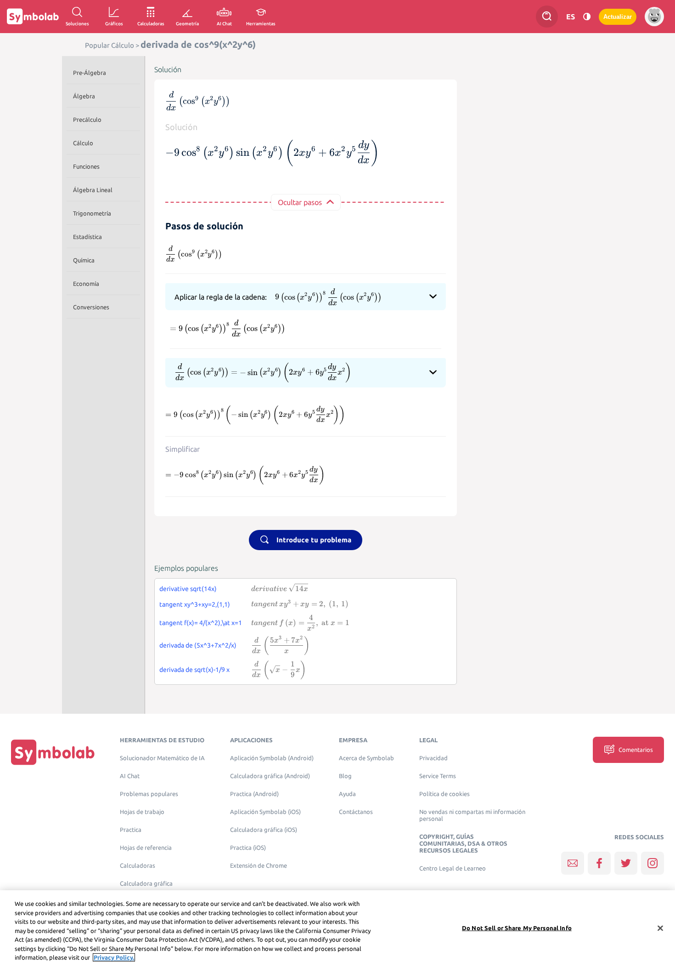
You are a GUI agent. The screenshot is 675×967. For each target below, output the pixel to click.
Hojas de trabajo (142, 811)
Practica (130, 829)
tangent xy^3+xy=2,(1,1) (194, 604)
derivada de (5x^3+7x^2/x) (197, 645)
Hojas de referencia (146, 847)
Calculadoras (137, 865)
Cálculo (83, 143)
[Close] (660, 928)
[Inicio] (53, 752)
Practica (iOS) (248, 847)
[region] (337, 928)
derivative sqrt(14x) (188, 589)
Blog (345, 776)
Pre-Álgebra (89, 72)
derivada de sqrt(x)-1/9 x (194, 669)
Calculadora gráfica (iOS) (263, 829)
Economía (86, 283)
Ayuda (347, 794)
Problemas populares (149, 794)
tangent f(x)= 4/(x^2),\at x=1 (200, 623)
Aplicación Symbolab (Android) (272, 758)
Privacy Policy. (114, 957)
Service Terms (437, 776)
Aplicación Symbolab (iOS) (265, 811)
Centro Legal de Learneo (452, 868)
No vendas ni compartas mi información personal (472, 815)
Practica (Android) (254, 794)
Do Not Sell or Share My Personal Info (517, 927)
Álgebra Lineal (92, 190)
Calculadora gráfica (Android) (270, 776)
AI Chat (130, 776)
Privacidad (433, 758)
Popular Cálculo (109, 45)
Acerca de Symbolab (366, 758)
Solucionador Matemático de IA (162, 758)
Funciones (86, 166)
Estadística (87, 236)
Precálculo (87, 119)
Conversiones (91, 307)
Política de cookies (444, 794)
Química (84, 260)
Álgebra (84, 96)
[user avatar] (654, 16)
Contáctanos (356, 811)
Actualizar (617, 16)
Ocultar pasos (300, 202)
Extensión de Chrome (258, 865)
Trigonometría (92, 213)
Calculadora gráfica (146, 883)
